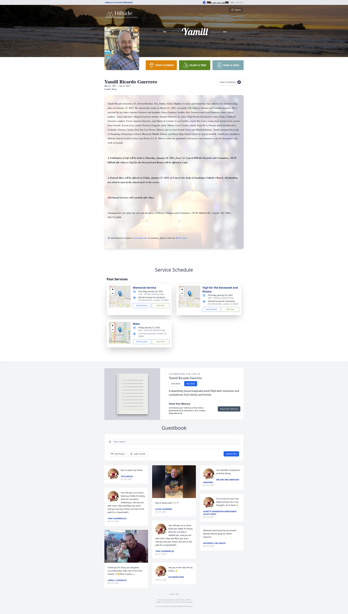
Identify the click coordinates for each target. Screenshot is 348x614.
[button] (120, 294)
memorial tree (140, 237)
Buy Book (191, 383)
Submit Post (231, 454)
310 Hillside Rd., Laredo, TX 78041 (153, 300)
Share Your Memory (229, 409)
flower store (181, 237)
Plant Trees (160, 305)
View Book (175, 383)
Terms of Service (181, 602)
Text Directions (141, 305)
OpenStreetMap (177, 606)
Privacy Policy (166, 602)
